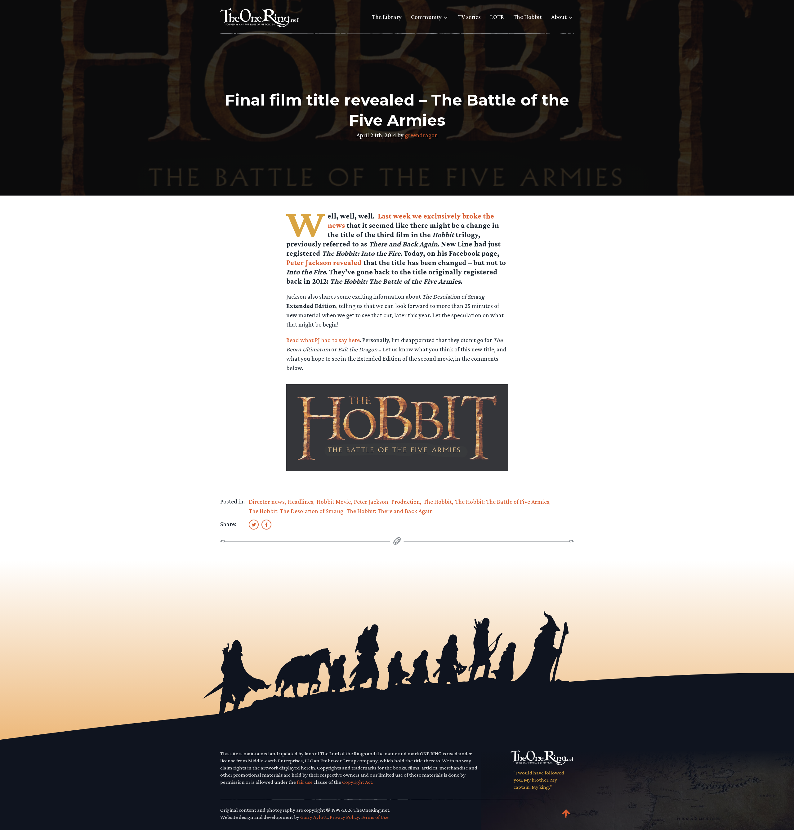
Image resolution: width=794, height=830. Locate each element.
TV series (469, 16)
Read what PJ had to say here (323, 339)
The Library (387, 16)
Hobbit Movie (334, 501)
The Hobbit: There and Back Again (389, 510)
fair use (305, 782)
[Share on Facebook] (266, 524)
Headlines (300, 501)
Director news (267, 501)
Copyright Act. (357, 782)
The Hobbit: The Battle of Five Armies (502, 501)
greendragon (421, 135)
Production (405, 501)
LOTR (497, 16)
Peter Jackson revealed (324, 262)
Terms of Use (375, 817)
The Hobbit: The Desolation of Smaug (296, 510)
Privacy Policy (344, 817)
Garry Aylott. (314, 817)
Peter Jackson (371, 501)
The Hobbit (527, 16)
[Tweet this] (254, 524)
